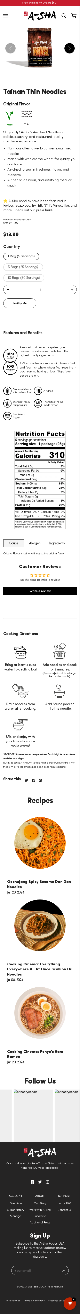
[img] (63, 15)
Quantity (11, 247)
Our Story (40, 1203)
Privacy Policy (13, 1300)
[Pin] (42, 779)
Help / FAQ (64, 1203)
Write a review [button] (40, 591)
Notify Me (19, 303)
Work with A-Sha (40, 1210)
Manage (15, 1216)
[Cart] (74, 16)
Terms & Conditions (34, 1300)
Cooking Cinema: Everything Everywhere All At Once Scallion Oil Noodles (39, 969)
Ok (63, 1270)
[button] (40, 657)
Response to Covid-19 (59, 1300)
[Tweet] (26, 779)
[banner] (40, 15)
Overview (15, 1203)
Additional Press (40, 1222)
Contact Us (64, 1210)
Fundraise (40, 1216)
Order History (15, 1210)
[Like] (35, 779)
